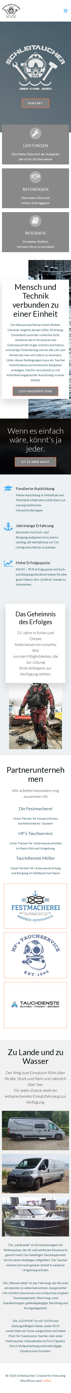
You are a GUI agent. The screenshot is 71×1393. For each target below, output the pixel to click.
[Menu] (65, 10)
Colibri (46, 1380)
